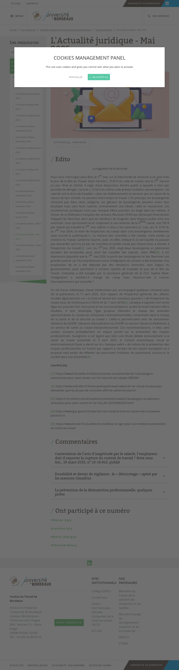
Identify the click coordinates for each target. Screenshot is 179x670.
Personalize (76, 77)
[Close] (89, 335)
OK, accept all (100, 77)
